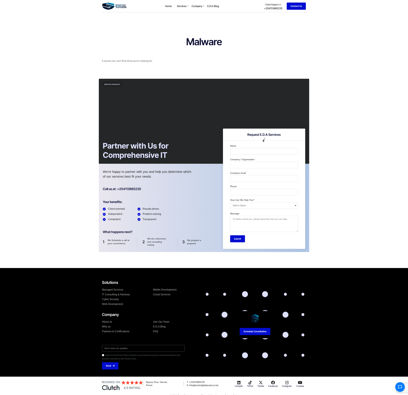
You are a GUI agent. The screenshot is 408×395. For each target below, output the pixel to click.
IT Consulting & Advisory (116, 294)
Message (234, 213)
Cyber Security (110, 299)
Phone (233, 186)
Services (181, 6)
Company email (238, 173)
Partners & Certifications (115, 331)
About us (107, 321)
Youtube (300, 386)
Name (233, 146)
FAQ (155, 331)
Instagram (287, 386)
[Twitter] (261, 382)
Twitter (261, 386)
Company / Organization (242, 159)
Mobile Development (164, 289)
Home (168, 6)
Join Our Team (161, 321)
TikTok (250, 386)
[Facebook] (273, 382)
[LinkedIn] (239, 382)
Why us (106, 326)
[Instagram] (287, 382)
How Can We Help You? (242, 200)
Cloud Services (161, 294)
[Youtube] (300, 382)
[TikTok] (250, 382)
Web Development (112, 304)
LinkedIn (239, 386)
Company (197, 6)
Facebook (273, 386)
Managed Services (112, 289)
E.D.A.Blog (213, 6)
